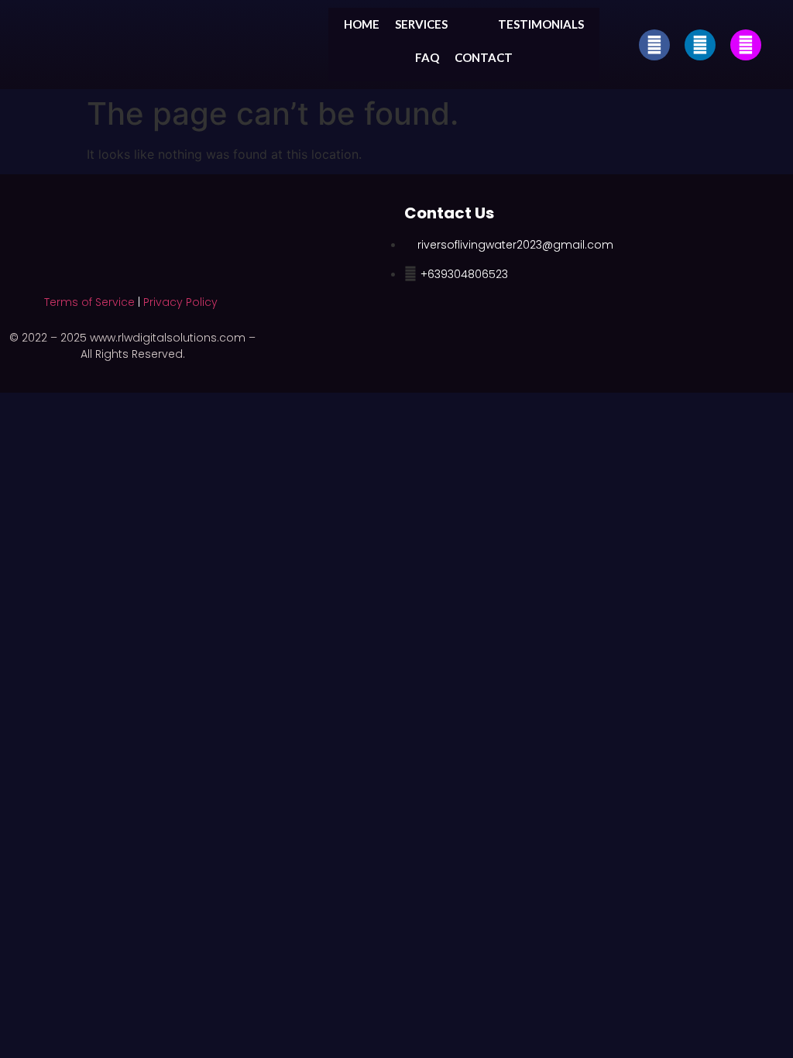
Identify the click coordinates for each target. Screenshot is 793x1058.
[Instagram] (745, 44)
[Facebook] (654, 44)
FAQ (427, 57)
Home (361, 24)
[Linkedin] (700, 44)
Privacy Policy (180, 302)
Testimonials (541, 24)
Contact (484, 57)
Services (421, 24)
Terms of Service (89, 302)
